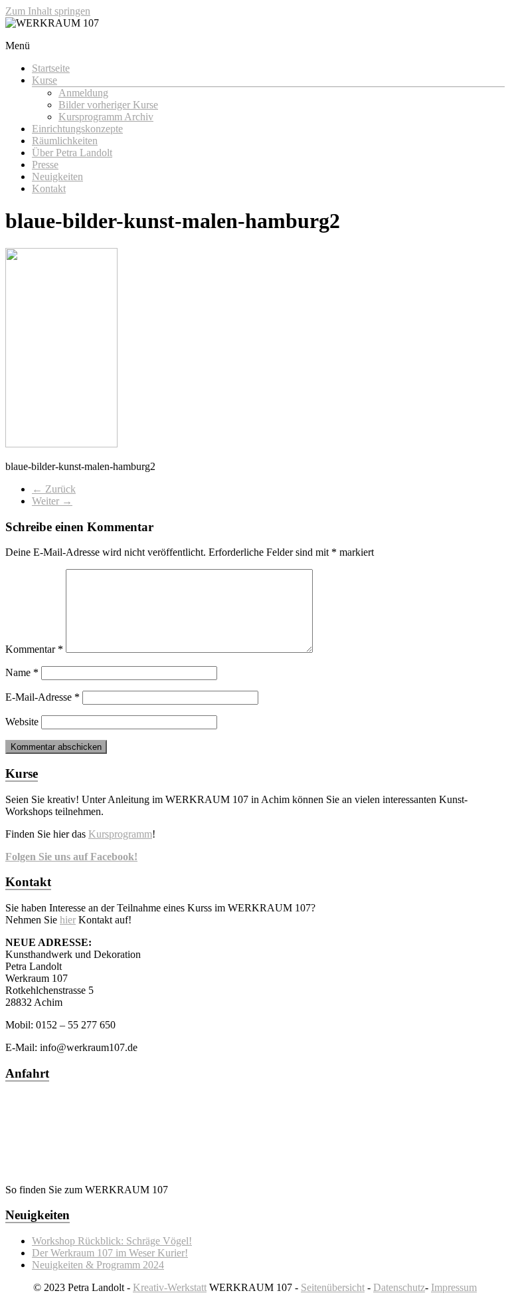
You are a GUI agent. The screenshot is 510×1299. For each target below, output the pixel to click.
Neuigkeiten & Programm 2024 (98, 1264)
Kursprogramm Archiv (105, 116)
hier (68, 919)
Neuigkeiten (57, 176)
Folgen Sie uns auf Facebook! (71, 856)
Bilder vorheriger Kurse (108, 104)
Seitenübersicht (333, 1287)
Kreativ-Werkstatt (170, 1287)
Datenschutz (399, 1287)
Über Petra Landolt (72, 152)
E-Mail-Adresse (42, 697)
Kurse (44, 80)
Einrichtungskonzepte (77, 128)
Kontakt (49, 188)
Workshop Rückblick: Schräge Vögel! (112, 1240)
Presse (45, 164)
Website (22, 721)
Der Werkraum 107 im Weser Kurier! (110, 1252)
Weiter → (52, 501)
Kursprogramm (120, 834)
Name (22, 672)
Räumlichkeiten (65, 140)
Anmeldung (83, 92)
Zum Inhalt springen (47, 11)
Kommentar (34, 649)
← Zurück (54, 489)
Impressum (454, 1287)
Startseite (51, 68)
